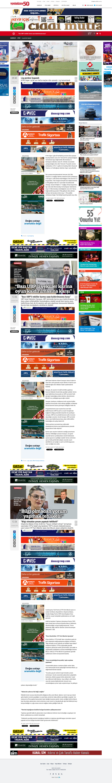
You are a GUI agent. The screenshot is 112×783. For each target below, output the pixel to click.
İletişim (70, 763)
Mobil (48, 1)
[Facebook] (14, 88)
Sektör (82, 271)
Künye (52, 763)
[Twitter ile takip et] (53, 773)
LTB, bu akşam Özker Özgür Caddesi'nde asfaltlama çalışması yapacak (37, 33)
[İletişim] (97, 33)
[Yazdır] (14, 99)
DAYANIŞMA (64, 1)
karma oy (42, 460)
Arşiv (48, 763)
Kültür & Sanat (85, 250)
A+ (76, 78)
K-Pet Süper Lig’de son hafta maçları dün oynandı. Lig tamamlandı (45, 80)
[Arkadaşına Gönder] (14, 96)
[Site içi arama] (100, 33)
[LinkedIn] (14, 94)
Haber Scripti (55, 777)
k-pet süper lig (30, 236)
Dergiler (83, 228)
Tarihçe (65, 763)
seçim (30, 460)
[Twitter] (14, 91)
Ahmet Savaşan (36, 460)
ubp (28, 460)
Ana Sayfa (39, 1)
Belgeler (58, 1)
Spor (82, 292)
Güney (82, 314)
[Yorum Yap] (14, 102)
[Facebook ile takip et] (50, 773)
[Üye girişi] (58, 773)
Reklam (52, 1)
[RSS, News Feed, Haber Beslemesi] (56, 773)
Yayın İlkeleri (58, 763)
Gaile (44, 1)
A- (76, 81)
